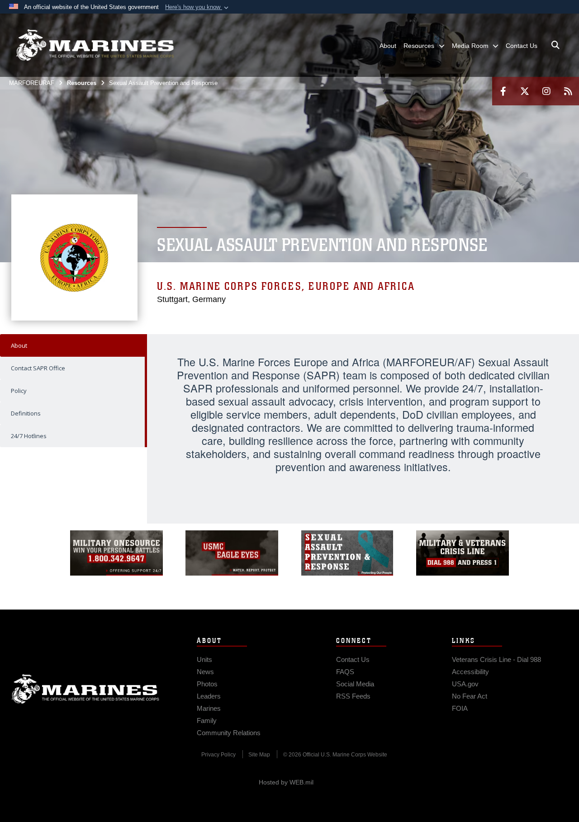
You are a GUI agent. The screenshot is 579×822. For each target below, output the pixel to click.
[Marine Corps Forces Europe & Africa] (95, 45)
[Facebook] (503, 91)
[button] (197, 7)
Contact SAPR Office (38, 368)
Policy (19, 391)
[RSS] (568, 91)
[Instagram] (546, 91)
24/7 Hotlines (29, 436)
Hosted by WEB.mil (286, 782)
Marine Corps (85, 689)
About (19, 345)
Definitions (26, 413)
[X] (525, 91)
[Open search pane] (555, 45)
